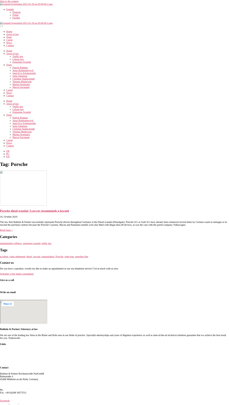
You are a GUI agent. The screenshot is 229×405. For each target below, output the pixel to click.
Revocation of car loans (11, 361)
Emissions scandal (9, 358)
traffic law (47, 243)
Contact (10, 45)
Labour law (18, 59)
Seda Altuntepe (19, 76)
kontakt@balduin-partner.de (13, 298)
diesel (29, 256)
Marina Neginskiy (21, 84)
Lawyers (4, 350)
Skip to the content (9, 1)
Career (9, 40)
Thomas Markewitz (22, 81)
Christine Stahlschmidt (23, 79)
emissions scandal (31, 243)
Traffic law (17, 56)
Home (9, 31)
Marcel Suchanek (21, 87)
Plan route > (6, 384)
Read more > (6, 230)
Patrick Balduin (20, 67)
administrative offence (11, 243)
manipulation (47, 256)
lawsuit (36, 256)
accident (4, 256)
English (10, 9)
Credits (13, 403)
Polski (15, 15)
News (9, 42)
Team (9, 37)
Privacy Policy (27, 403)
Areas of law (12, 34)
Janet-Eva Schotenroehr (24, 73)
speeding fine (81, 256)
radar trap (69, 256)
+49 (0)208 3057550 (14, 390)
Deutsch (16, 12)
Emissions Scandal (21, 62)
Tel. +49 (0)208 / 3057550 (13, 286)
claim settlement (17, 256)
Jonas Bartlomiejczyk (22, 70)
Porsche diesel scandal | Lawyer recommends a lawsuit (34, 210)
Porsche (59, 256)
